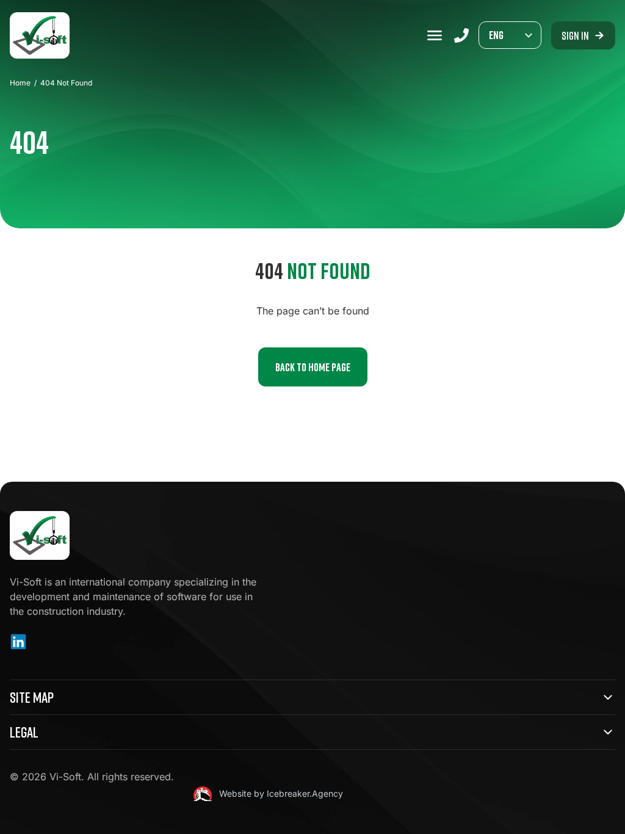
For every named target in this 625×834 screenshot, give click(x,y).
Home (20, 82)
